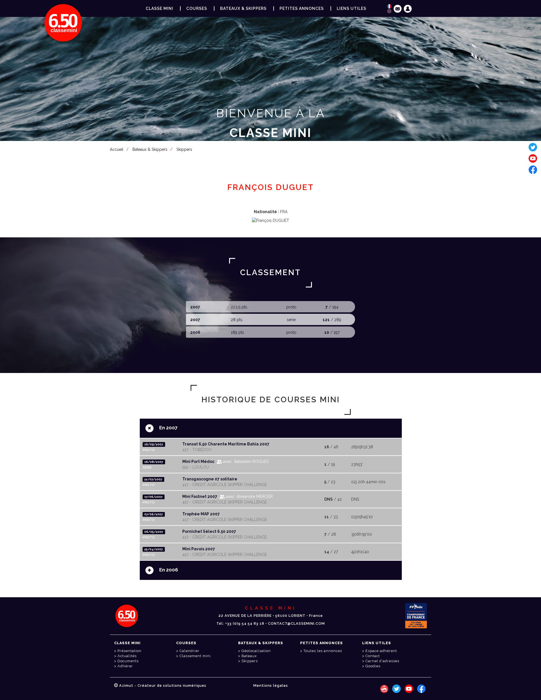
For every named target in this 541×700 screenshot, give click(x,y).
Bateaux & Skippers (243, 8)
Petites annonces (302, 8)
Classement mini (195, 656)
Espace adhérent (271, 160)
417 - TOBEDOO (197, 449)
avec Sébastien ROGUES (245, 461)
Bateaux (249, 656)
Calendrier (189, 651)
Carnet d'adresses (382, 661)
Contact (372, 656)
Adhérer (125, 666)
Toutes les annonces (322, 651)
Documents (128, 661)
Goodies (372, 666)
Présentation (129, 651)
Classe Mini (159, 8)
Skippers (249, 661)
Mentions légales (270, 685)
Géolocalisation (256, 651)
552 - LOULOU (195, 467)
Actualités (127, 656)
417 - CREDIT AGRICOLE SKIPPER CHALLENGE (224, 484)
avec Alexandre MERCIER (249, 496)
